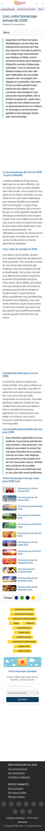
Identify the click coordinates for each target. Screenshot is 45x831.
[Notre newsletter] (37, 3)
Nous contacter (15, 788)
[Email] (33, 598)
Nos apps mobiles (17, 792)
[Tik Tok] (33, 804)
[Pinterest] (41, 804)
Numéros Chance (24, 637)
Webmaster (22, 821)
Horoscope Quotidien (26, 9)
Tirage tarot (23, 632)
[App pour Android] (30, 811)
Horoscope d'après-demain (23, 618)
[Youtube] (26, 804)
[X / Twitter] (15, 811)
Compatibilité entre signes (23, 641)
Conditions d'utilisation (19, 777)
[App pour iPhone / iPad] (22, 811)
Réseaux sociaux (16, 797)
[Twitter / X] (28, 598)
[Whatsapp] (22, 598)
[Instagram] (11, 804)
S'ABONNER (22, 699)
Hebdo (41, 9)
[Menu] (2, 3)
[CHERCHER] (43, 3)
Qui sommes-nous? (17, 769)
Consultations (24, 651)
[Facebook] (16, 598)
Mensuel (30, 623)
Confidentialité (32, 817)
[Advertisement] (22, 144)
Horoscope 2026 (7, 9)
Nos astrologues (16, 773)
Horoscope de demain (24, 614)
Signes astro (24, 646)
